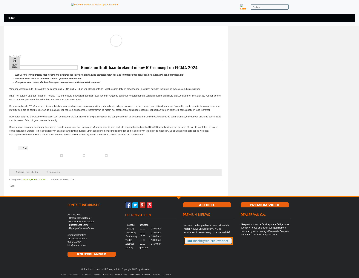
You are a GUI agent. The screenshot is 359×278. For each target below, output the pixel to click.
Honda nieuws (38, 179)
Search (285, 7)
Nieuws (26, 179)
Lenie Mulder (31, 172)
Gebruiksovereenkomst (93, 269)
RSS (235, 7)
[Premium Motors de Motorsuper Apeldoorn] (94, 4)
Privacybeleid (113, 269)
